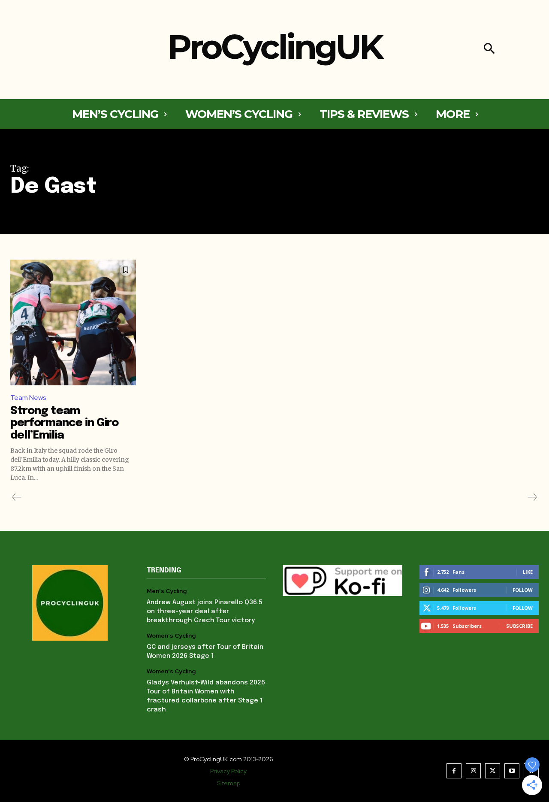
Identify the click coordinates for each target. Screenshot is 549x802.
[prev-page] (17, 497)
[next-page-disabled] (532, 497)
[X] (492, 770)
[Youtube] (511, 770)
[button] (489, 49)
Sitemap (228, 783)
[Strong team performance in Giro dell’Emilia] (73, 322)
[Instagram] (473, 770)
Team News (28, 397)
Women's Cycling (171, 635)
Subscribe (519, 626)
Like (528, 572)
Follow (523, 590)
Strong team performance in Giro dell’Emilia (64, 423)
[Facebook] (454, 770)
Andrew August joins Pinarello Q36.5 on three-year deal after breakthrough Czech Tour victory (204, 611)
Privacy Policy (228, 771)
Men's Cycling (167, 591)
